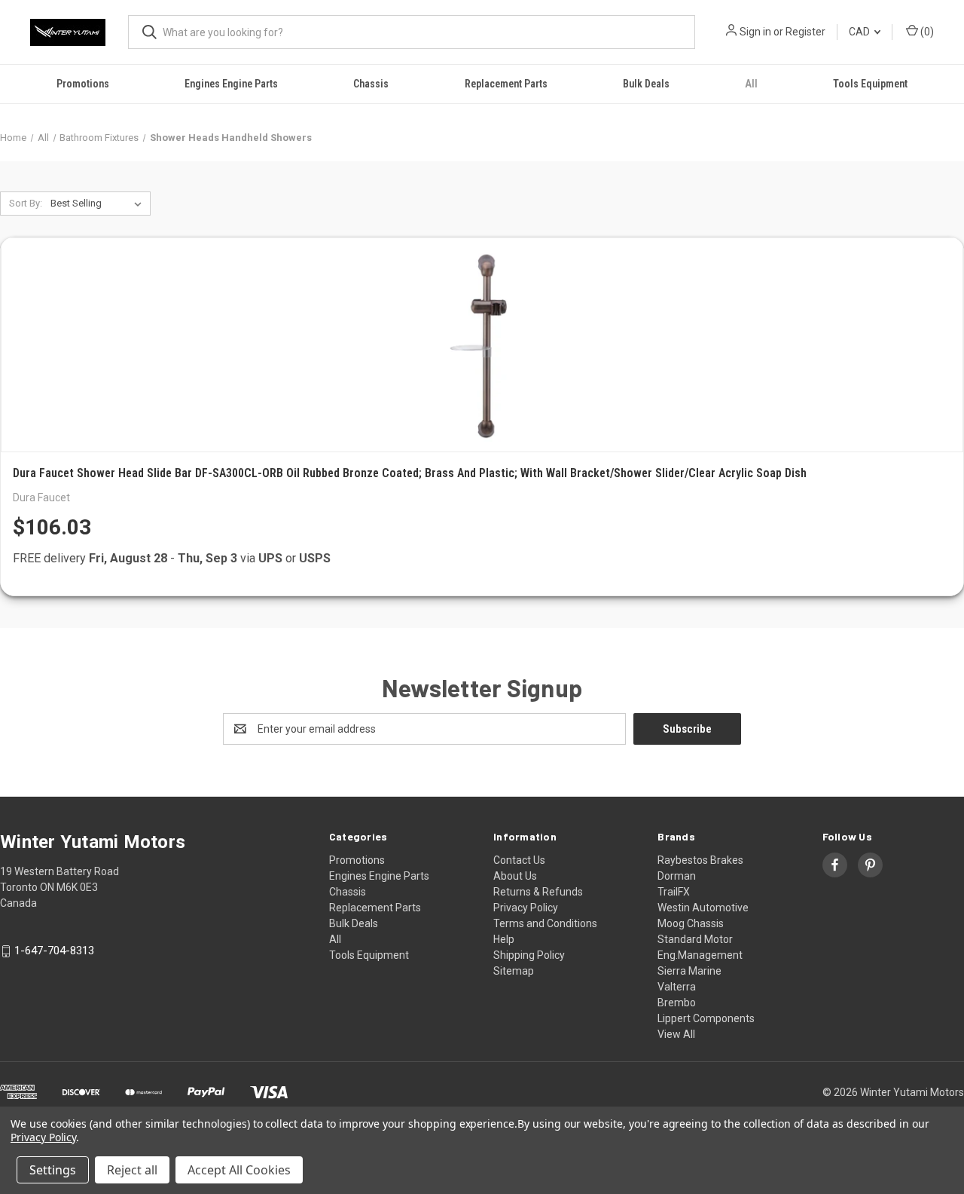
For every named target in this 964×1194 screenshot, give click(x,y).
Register (805, 32)
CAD (860, 32)
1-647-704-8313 (54, 951)
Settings (52, 1170)
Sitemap (513, 971)
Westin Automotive (703, 908)
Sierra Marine (689, 971)
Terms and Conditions (545, 923)
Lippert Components (706, 1018)
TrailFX (673, 892)
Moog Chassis (690, 923)
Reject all (132, 1170)
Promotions (82, 84)
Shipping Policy (529, 955)
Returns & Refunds (538, 892)
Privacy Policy (525, 908)
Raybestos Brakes (700, 860)
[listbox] (99, 203)
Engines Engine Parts (231, 84)
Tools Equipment (870, 84)
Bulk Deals (646, 84)
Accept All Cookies (239, 1170)
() (926, 32)
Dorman (676, 876)
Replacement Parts (506, 84)
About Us (515, 876)
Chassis (371, 84)
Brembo (676, 1003)
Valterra (676, 987)
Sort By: (25, 203)
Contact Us (519, 860)
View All (676, 1034)
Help (503, 939)
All (751, 84)
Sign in (755, 32)
